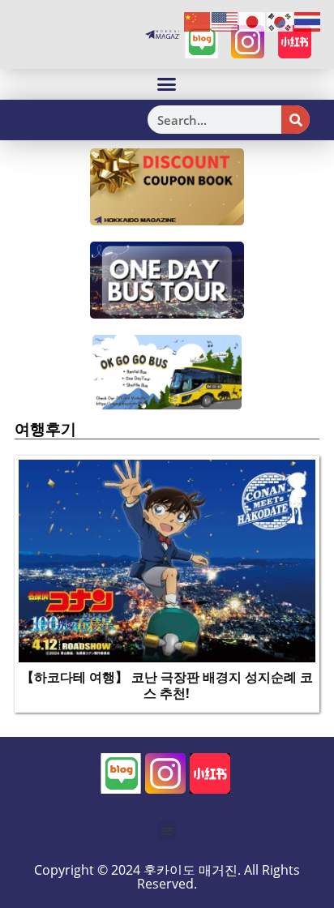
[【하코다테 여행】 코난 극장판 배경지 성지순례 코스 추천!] (167, 559)
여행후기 (45, 428)
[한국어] (280, 21)
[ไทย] (308, 21)
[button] (167, 84)
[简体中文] (198, 21)
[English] (225, 21)
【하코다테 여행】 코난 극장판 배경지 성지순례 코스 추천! (167, 685)
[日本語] (253, 21)
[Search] (295, 119)
